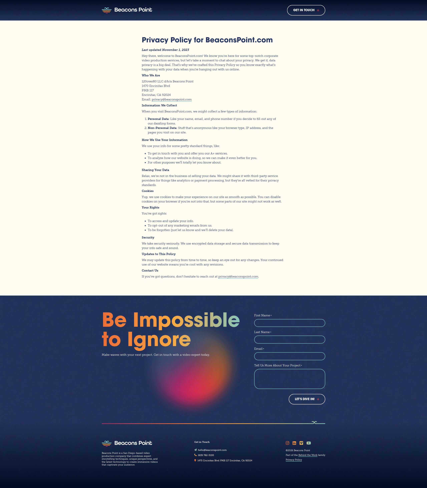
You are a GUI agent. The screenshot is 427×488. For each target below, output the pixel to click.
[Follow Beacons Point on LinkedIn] (295, 443)
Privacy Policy (294, 459)
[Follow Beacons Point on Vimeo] (302, 443)
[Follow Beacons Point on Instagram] (288, 443)
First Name (263, 315)
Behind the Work (307, 455)
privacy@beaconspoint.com (172, 99)
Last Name (262, 332)
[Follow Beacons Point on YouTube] (309, 443)
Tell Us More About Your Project (278, 365)
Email (259, 349)
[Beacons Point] (127, 10)
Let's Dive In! (305, 399)
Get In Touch (304, 10)
